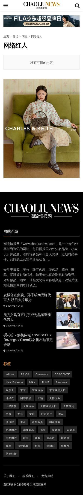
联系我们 (28, 476)
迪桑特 (65, 445)
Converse (42, 374)
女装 (20, 414)
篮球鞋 (56, 430)
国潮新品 (25, 398)
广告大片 (46, 414)
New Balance (14, 382)
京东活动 (37, 390)
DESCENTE (62, 374)
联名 (37, 438)
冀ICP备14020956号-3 (17, 484)
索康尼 (71, 430)
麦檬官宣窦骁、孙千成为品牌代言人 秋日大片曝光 (27, 297)
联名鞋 (65, 438)
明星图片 (11, 430)
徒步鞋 (10, 422)
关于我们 (9, 476)
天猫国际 (54, 398)
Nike (32, 382)
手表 (23, 422)
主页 (6, 36)
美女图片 (11, 438)
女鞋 (32, 414)
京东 (23, 390)
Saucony (61, 382)
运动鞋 (51, 445)
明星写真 (37, 422)
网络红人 (36, 36)
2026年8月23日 (14, 350)
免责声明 (47, 476)
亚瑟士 (10, 390)
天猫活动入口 (48, 406)
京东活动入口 (57, 390)
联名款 (51, 438)
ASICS (25, 374)
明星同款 (54, 422)
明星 (24, 36)
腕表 (8, 445)
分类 (15, 36)
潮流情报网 (39, 484)
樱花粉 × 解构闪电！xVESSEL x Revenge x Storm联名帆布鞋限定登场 (28, 339)
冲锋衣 (10, 398)
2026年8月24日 (14, 305)
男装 (43, 430)
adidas (10, 374)
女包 (8, 414)
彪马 (61, 414)
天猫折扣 (11, 406)
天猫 (40, 398)
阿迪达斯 (11, 453)
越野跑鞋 (23, 445)
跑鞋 (37, 445)
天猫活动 (28, 406)
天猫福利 (68, 406)
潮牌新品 (28, 430)
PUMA (46, 382)
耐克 (26, 438)
